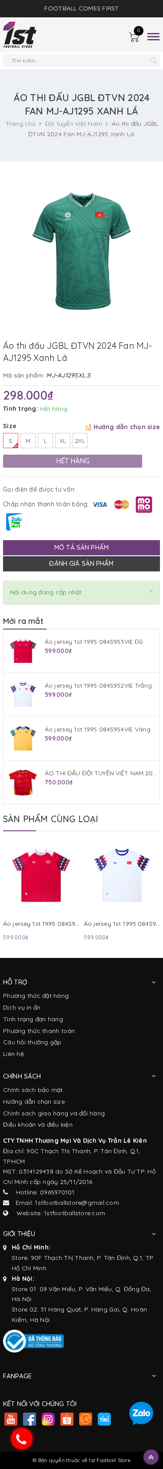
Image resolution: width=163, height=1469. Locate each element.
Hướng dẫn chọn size (34, 1101)
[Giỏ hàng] (134, 38)
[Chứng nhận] (33, 1341)
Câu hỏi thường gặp (32, 1042)
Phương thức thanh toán (39, 1031)
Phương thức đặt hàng (36, 996)
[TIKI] (104, 1420)
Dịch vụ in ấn (21, 1007)
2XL (80, 440)
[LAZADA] (85, 1420)
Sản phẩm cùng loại (50, 818)
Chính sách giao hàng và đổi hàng (54, 1113)
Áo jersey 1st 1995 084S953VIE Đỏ (94, 642)
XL (63, 440)
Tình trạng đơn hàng (33, 1019)
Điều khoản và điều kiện (38, 1124)
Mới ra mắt (23, 621)
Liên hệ (13, 1054)
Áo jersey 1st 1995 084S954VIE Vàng (97, 729)
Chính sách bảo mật (33, 1090)
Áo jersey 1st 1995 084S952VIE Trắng (98, 685)
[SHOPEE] (66, 1420)
